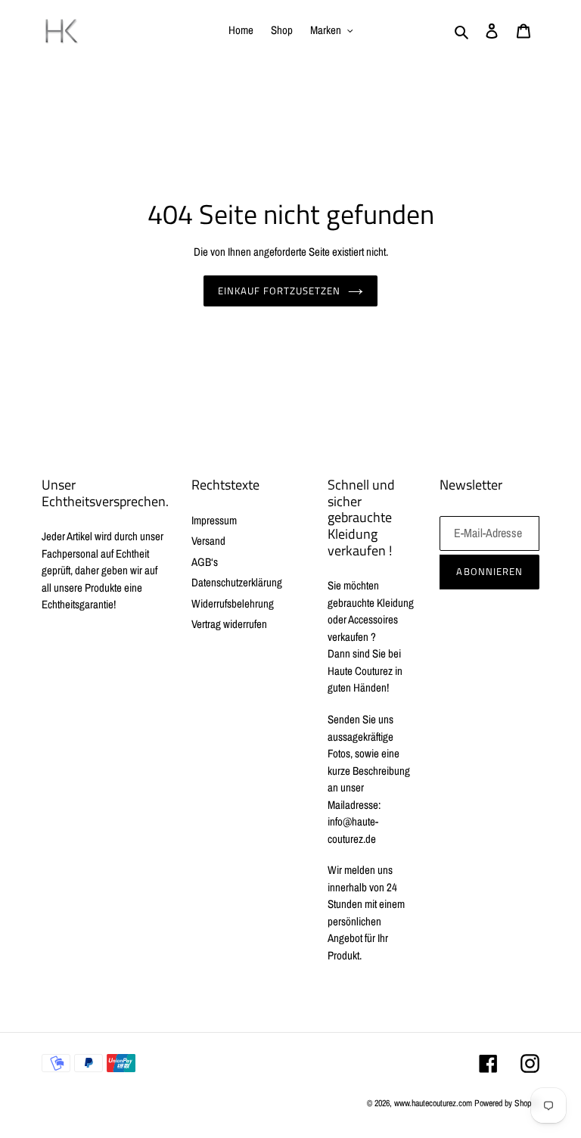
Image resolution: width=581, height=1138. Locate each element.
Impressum (214, 520)
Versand (208, 541)
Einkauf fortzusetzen (279, 290)
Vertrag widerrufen (229, 624)
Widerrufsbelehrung (232, 603)
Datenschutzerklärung (236, 582)
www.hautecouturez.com (433, 1103)
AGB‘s (204, 562)
